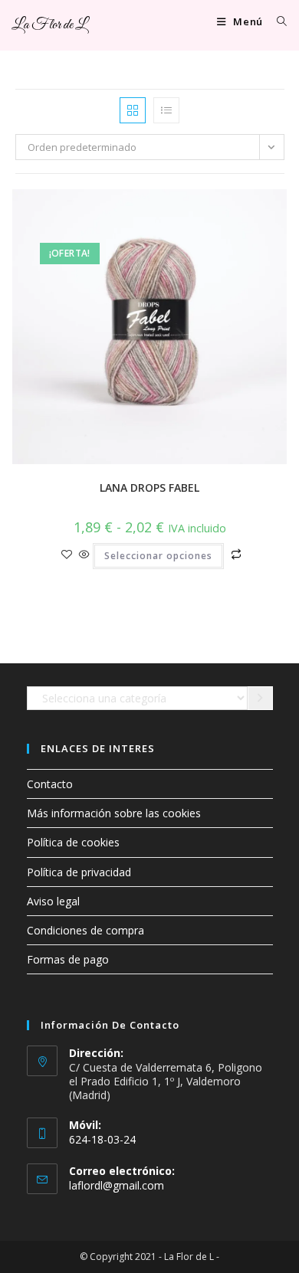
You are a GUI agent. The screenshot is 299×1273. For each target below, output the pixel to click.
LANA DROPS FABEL (149, 487)
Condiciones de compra (85, 930)
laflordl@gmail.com (116, 1185)
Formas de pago (68, 959)
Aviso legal (53, 901)
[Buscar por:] (276, 21)
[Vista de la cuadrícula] (133, 110)
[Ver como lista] (166, 110)
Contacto (50, 784)
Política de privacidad (79, 872)
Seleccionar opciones (158, 555)
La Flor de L (49, 24)
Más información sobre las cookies (114, 813)
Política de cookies (73, 842)
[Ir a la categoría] (260, 698)
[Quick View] (84, 555)
